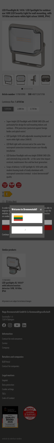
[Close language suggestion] (40, 209)
